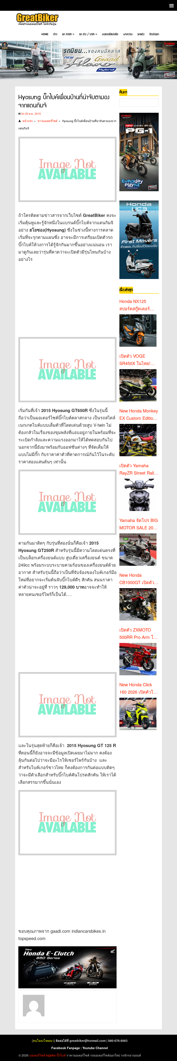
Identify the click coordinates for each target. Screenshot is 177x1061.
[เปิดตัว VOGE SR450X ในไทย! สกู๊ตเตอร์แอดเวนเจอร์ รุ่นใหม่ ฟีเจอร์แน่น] (137, 385)
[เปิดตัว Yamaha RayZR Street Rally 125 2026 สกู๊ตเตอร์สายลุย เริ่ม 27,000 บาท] (137, 495)
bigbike (51, 1055)
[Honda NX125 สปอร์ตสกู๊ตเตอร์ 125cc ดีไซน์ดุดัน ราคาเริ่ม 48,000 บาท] (137, 330)
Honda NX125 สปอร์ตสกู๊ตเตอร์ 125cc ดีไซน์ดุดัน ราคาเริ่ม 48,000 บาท (135, 305)
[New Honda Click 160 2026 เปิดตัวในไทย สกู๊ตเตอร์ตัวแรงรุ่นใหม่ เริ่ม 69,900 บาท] (137, 714)
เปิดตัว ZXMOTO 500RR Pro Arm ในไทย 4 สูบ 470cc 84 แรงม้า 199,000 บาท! (137, 634)
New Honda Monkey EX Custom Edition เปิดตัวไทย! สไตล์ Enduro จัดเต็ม (138, 414)
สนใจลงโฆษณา (43, 1040)
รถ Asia (68, 34)
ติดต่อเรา (154, 34)
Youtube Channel (95, 1048)
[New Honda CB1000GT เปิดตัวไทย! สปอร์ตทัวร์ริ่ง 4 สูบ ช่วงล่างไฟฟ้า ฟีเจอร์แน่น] (137, 604)
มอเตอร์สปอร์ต (110, 34)
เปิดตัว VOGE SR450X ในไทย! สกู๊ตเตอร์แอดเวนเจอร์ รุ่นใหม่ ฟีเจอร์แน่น (137, 360)
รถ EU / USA (88, 34)
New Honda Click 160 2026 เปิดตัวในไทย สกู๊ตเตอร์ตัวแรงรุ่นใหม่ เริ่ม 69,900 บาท (138, 688)
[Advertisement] (67, 297)
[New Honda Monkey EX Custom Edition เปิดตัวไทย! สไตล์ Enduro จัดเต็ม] (137, 440)
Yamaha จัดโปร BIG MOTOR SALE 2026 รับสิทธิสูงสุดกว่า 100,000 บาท (138, 524)
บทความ (128, 34)
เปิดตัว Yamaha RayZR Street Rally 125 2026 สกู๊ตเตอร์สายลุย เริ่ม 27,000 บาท (137, 469)
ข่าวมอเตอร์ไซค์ (47, 121)
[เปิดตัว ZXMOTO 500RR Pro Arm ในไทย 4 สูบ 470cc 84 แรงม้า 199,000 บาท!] (137, 659)
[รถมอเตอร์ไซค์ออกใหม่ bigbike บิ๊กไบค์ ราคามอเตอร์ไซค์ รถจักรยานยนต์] (37, 20)
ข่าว (55, 34)
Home (44, 34)
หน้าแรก (27, 121)
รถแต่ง (140, 34)
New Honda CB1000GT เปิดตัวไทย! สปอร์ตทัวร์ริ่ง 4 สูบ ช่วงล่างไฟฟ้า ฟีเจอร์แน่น (138, 579)
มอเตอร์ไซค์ (37, 1055)
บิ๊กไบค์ (61, 1055)
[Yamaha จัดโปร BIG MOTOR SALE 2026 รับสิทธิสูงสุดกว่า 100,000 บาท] (137, 549)
